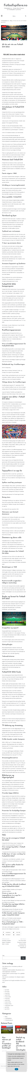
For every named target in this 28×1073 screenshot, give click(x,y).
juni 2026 (7, 991)
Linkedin (18, 934)
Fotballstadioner (9, 1020)
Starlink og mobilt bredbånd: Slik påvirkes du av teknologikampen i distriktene (20, 1046)
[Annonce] (7, 1033)
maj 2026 (7, 993)
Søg (3, 955)
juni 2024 (7, 1009)
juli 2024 (7, 1007)
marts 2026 (8, 996)
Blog (11, 20)
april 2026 (7, 995)
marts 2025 (8, 1002)
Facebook (8, 932)
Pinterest (8, 934)
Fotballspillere (8, 1018)
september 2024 (9, 1005)
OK (16, 1069)
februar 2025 (8, 1003)
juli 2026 (7, 989)
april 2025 (7, 1000)
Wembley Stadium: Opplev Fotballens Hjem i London (6, 942)
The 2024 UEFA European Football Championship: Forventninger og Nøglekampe (21, 944)
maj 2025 (7, 998)
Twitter (18, 932)
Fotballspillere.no (15, 5)
